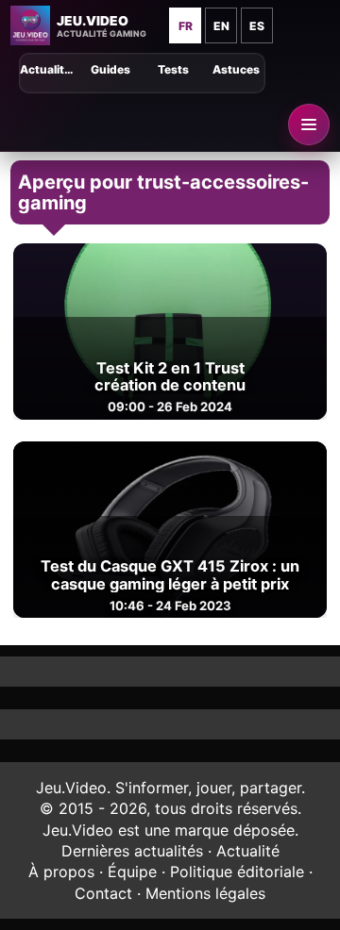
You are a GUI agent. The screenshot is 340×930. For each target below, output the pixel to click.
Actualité (248, 850)
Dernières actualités (132, 850)
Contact (103, 893)
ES (256, 26)
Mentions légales (205, 893)
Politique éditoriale (237, 871)
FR (185, 26)
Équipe (132, 871)
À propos (61, 871)
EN (221, 26)
